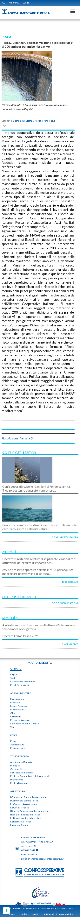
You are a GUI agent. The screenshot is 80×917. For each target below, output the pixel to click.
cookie (24, 914)
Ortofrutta (15, 716)
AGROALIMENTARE (20, 693)
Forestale (15, 702)
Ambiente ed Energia (21, 762)
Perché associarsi (19, 685)
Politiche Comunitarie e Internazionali (30, 776)
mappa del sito (66, 914)
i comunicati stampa (64, 537)
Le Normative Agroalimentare (25, 818)
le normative (69, 644)
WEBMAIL (14, 3)
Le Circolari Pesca (19, 807)
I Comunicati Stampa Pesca (24, 800)
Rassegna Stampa (19, 825)
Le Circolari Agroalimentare (24, 804)
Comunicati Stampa (23, 121)
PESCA (13, 735)
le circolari (70, 581)
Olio (12, 713)
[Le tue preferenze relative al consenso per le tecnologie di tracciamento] (6, 910)
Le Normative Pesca (20, 821)
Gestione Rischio (19, 769)
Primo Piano (48, 121)
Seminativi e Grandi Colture (24, 723)
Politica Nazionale (19, 783)
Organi (13, 674)
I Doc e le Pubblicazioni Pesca (25, 814)
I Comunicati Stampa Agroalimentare (29, 797)
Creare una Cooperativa (22, 681)
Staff (12, 678)
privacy (12, 914)
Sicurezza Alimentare (21, 772)
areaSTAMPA (17, 791)
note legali (49, 914)
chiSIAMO (16, 668)
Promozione (16, 779)
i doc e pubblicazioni (64, 603)
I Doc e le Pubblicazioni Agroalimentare (30, 811)
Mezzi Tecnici (17, 709)
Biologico (15, 765)
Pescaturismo (17, 748)
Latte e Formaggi (19, 706)
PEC (3, 3)
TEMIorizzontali (20, 756)
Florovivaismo (17, 699)
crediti (35, 914)
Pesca (38, 121)
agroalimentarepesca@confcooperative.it (42, 858)
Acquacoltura (17, 744)
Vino (12, 727)
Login (26, 3)
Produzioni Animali (20, 720)
